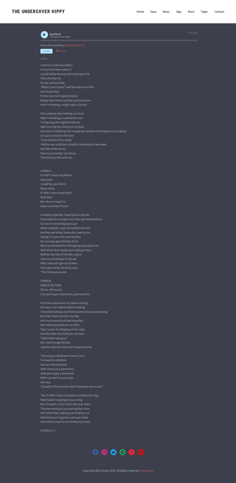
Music (166, 11)
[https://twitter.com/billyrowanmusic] (113, 453)
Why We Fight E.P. (74, 45)
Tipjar (204, 11)
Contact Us (146, 470)
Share (63, 51)
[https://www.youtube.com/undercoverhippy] (141, 453)
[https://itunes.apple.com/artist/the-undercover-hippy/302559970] (132, 453)
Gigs (178, 11)
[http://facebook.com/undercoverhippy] (95, 453)
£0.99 (46, 51)
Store (191, 11)
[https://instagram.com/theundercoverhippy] (104, 453)
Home (140, 11)
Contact (219, 11)
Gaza (153, 11)
